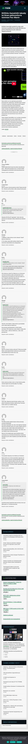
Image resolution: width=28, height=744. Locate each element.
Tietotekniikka (17, 20)
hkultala (3, 235)
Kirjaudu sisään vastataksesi (8, 172)
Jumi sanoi (5, 484)
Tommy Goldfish (5, 164)
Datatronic (10, 578)
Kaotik (3, 257)
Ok (7, 742)
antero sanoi (5, 371)
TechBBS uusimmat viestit (11, 663)
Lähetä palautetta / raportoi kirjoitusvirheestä (12, 148)
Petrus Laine (10, 20)
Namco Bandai (10, 136)
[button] (25, 8)
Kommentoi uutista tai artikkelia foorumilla (11, 143)
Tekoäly (24, 136)
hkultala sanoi (6, 261)
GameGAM (4, 136)
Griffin (3, 419)
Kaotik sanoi (5, 304)
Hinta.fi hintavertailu (7, 725)
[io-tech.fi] (6, 8)
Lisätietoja (19, 742)
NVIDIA (6, 129)
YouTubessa (6, 645)
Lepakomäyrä (5, 184)
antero (3, 346)
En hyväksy (12, 742)
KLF (2, 203)
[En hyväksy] (26, 740)
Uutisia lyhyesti (8, 532)
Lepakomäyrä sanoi (7, 207)
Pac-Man (19, 136)
